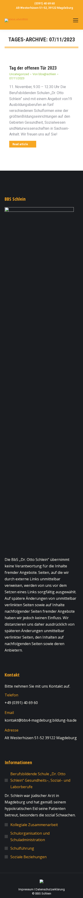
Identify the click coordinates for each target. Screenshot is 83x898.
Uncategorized (19, 74)
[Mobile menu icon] (75, 20)
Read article (20, 144)
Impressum (25, 889)
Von (44, 74)
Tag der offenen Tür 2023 (33, 68)
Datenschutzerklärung (50, 889)
